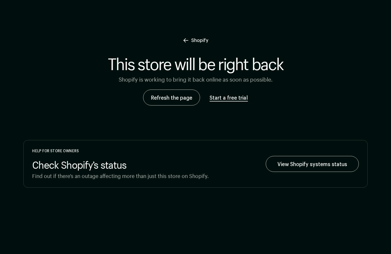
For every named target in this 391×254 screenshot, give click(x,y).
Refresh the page (171, 97)
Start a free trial (229, 97)
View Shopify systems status (312, 163)
